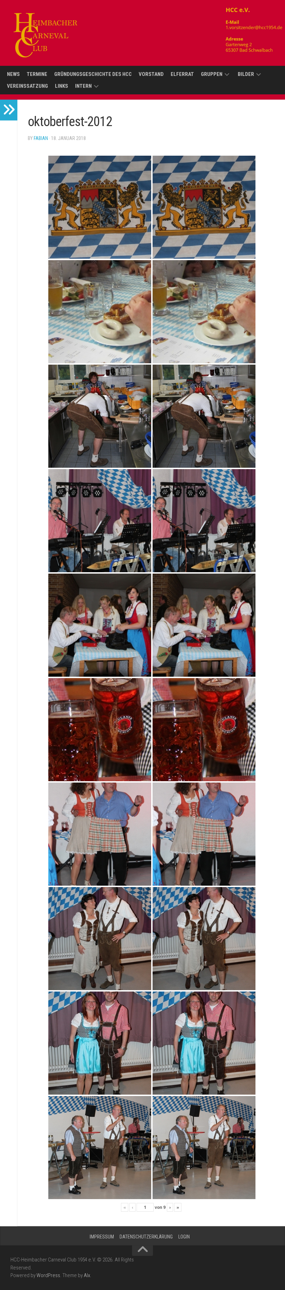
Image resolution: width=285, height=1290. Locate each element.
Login (184, 1237)
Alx (87, 1275)
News (13, 74)
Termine (37, 74)
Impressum (102, 1237)
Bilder (246, 74)
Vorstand (151, 74)
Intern (83, 86)
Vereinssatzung (27, 86)
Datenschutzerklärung (146, 1237)
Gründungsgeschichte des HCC (93, 74)
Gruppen (211, 74)
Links (61, 86)
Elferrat (182, 74)
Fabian (41, 138)
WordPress (48, 1275)
